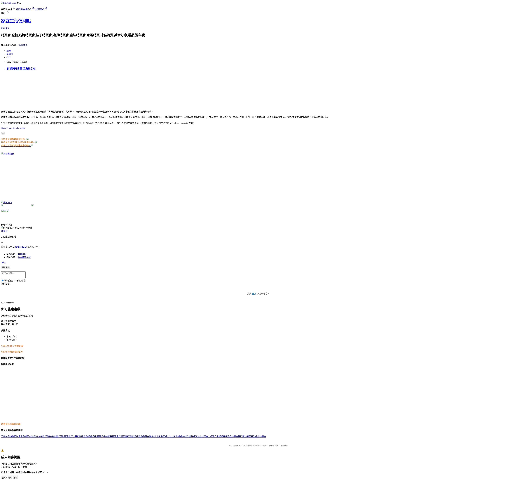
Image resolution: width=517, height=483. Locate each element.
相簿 (8, 51)
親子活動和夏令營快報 (145, 436)
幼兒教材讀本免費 (179, 436)
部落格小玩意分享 (210, 436)
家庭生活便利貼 (16, 20)
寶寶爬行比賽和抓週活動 (76, 436)
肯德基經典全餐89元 (21, 68)
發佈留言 (5, 284)
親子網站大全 (194, 436)
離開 (15, 478)
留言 (24, 247)
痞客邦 (18, 247)
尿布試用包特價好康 (30, 436)
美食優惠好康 (24, 257)
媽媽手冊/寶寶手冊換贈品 (100, 436)
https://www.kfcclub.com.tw (13, 128)
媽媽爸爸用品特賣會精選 (230, 436)
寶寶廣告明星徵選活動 (123, 436)
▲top (3, 262)
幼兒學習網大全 (163, 436)
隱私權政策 (273, 445)
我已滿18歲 (6, 478)
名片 (8, 57)
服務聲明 (284, 445)
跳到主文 (5, 28)
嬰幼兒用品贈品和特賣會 (254, 436)
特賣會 (4, 231)
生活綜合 (23, 45)
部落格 (9, 54)
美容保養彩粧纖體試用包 (52, 436)
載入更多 (5, 267)
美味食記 (22, 254)
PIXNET (238, 445)
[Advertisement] (21, 90)
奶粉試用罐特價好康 (10, 436)
